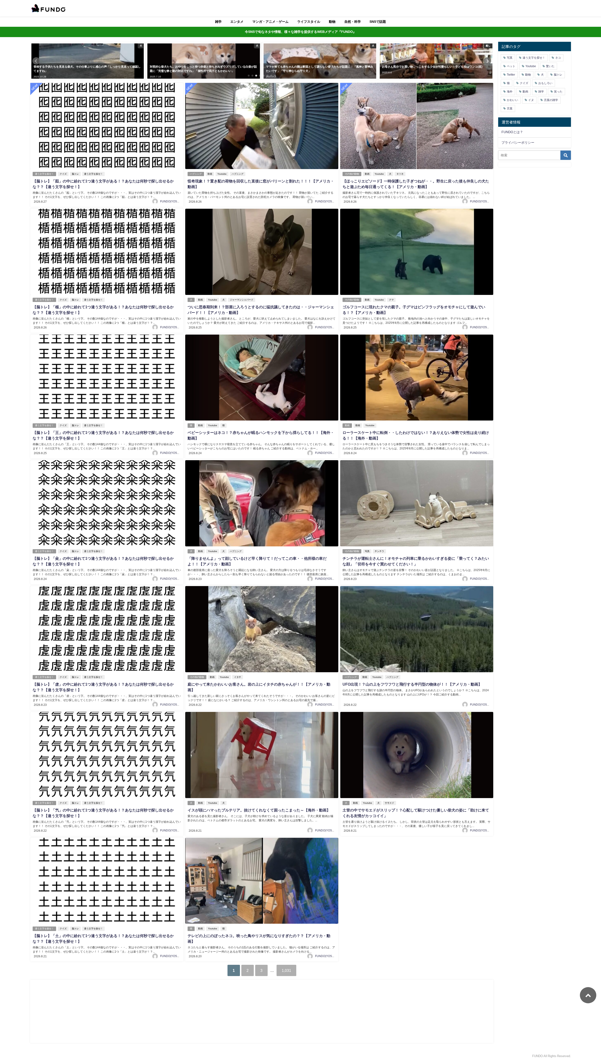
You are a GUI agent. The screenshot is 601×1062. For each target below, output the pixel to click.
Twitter (511, 74)
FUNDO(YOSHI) (170, 201)
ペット (511, 66)
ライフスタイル (308, 21)
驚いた (550, 66)
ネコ (558, 57)
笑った (558, 91)
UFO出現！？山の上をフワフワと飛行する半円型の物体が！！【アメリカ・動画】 (412, 684)
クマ (391, 300)
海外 (509, 91)
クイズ (63, 174)
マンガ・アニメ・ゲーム (270, 21)
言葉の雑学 (551, 100)
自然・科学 (352, 21)
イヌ (531, 100)
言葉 (509, 108)
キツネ (400, 174)
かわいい (512, 100)
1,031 (286, 970)
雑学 (218, 21)
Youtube (222, 174)
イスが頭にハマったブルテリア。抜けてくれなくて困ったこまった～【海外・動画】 (259, 810)
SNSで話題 (378, 21)
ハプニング (196, 174)
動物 (332, 21)
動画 (210, 174)
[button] (36, 61)
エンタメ (236, 21)
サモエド (389, 803)
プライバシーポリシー (517, 142)
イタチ (237, 677)
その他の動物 (352, 174)
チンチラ (379, 551)
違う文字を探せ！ (44, 174)
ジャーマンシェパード (241, 300)
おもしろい (545, 83)
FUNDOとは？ (512, 132)
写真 (367, 551)
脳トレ (75, 174)
